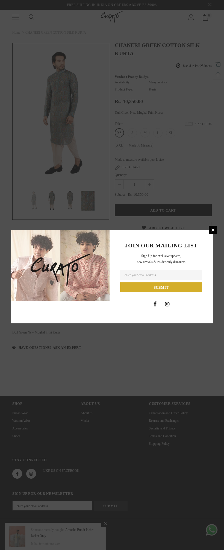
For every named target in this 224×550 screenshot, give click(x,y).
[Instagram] (167, 304)
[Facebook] (155, 304)
